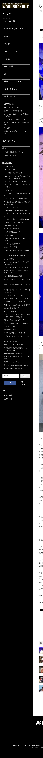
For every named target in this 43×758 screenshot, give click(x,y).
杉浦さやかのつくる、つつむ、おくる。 (17, 337)
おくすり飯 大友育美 (11, 229)
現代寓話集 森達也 (10, 341)
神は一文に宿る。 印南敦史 (14, 345)
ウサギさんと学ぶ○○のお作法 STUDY (17, 219)
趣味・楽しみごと (10, 96)
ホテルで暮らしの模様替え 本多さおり (17, 286)
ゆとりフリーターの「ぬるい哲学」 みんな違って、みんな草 (17, 177)
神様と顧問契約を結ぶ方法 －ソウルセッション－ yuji (17, 349)
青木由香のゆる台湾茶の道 (13, 368)
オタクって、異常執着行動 (13, 111)
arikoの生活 (8, 166)
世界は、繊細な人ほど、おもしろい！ (16, 298)
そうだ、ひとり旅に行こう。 (13, 244)
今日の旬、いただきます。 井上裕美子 (17, 305)
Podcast (7, 36)
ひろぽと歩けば (9, 259)
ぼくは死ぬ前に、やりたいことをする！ (17, 280)
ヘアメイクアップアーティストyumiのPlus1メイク (17, 272)
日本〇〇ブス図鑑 (10, 326)
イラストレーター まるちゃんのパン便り (17, 215)
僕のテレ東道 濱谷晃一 (12, 308)
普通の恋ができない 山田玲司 (14, 333)
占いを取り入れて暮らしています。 (16, 181)
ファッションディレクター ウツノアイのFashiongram (17, 263)
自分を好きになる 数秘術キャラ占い (16, 365)
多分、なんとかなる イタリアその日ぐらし (17, 186)
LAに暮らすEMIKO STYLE (12, 207)
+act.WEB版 (8, 21)
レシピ (6, 58)
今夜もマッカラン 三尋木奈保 (14, 302)
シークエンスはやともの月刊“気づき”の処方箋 (17, 115)
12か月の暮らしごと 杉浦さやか (15, 199)
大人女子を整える (10, 311)
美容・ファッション (11, 81)
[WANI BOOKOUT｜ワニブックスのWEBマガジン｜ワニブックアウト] (15, 7)
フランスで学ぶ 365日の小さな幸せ (16, 267)
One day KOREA (10, 170)
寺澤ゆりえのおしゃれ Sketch (14, 320)
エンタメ (7, 43)
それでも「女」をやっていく (14, 173)
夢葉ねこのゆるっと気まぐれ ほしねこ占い (17, 124)
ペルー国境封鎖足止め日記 (13, 276)
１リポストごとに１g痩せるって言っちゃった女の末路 (17, 203)
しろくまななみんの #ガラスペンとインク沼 (17, 239)
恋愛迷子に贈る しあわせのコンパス (16, 323)
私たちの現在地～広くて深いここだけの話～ (17, 357)
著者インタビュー (10, 89)
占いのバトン (9, 66)
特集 (4, 148)
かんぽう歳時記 (9, 235)
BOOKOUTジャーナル (12, 28)
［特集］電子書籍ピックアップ (14, 155)
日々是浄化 (7, 128)
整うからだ (8, 190)
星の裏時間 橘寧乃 (10, 330)
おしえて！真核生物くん (12, 232)
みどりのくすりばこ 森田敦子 (14, 295)
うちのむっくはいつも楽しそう (14, 222)
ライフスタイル (9, 51)
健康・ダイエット (9, 141)
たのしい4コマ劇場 (10, 247)
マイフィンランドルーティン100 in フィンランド (17, 291)
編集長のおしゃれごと (11, 362)
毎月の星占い (9, 395)
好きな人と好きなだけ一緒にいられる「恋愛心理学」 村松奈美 (17, 316)
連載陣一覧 (8, 399)
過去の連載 (7, 162)
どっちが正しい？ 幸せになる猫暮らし (17, 251)
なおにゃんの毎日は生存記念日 (14, 256)
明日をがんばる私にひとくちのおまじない (17, 132)
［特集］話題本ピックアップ (13, 152)
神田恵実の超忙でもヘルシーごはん (16, 353)
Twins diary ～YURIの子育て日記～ (16, 210)
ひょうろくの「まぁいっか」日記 (15, 119)
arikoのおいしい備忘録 (12, 108)
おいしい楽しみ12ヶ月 (11, 225)
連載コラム (8, 104)
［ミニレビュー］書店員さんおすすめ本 (17, 194)
